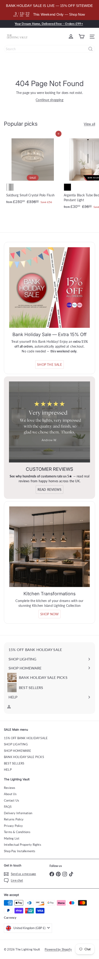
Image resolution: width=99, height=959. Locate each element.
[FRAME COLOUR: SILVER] (10, 187)
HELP (8, 769)
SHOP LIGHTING (16, 744)
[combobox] (49, 49)
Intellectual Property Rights (22, 844)
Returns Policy (13, 819)
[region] (49, 10)
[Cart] (81, 36)
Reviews (9, 788)
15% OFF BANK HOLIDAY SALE (26, 738)
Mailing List (12, 838)
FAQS (8, 806)
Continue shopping (49, 100)
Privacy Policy (13, 826)
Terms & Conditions (17, 832)
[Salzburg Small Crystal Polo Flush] (32, 170)
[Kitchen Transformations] (49, 546)
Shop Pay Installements (19, 851)
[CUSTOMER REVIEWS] (49, 421)
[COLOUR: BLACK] (67, 187)
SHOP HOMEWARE (17, 751)
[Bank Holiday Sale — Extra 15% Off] (49, 287)
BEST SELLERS (14, 763)
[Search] (90, 49)
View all (89, 124)
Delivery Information (18, 813)
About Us (10, 794)
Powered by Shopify (58, 949)
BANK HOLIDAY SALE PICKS (24, 757)
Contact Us (11, 800)
